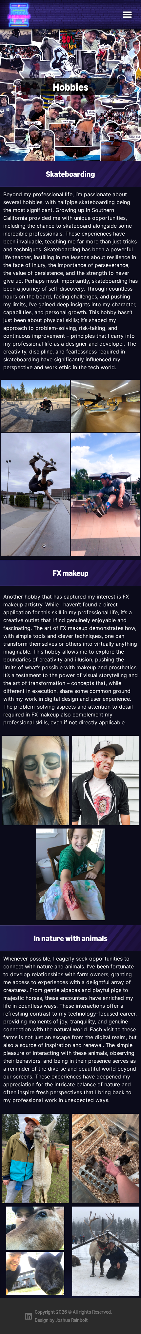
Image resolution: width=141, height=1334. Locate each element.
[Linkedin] (28, 1316)
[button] (127, 14)
